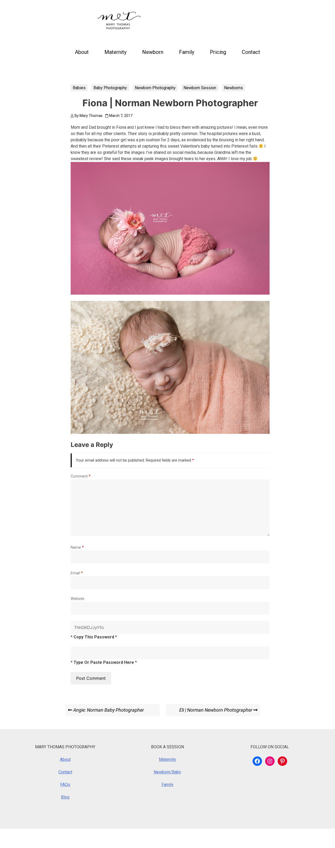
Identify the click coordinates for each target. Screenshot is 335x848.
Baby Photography (110, 87)
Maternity (115, 52)
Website (77, 599)
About (82, 52)
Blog (65, 797)
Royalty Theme (117, 838)
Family (186, 52)
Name (77, 547)
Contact (251, 52)
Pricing (218, 52)
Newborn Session (199, 87)
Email (77, 573)
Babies (79, 87)
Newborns (233, 87)
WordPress (53, 838)
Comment (81, 476)
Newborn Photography (155, 87)
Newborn (152, 52)
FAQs (65, 784)
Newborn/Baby (167, 772)
